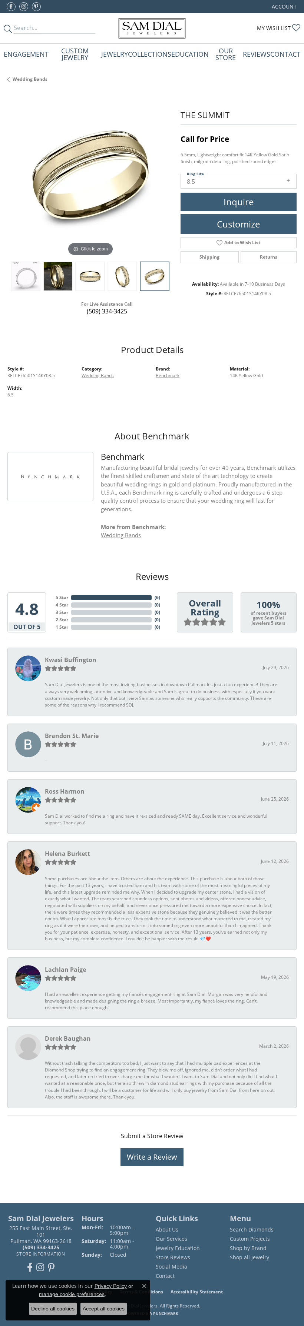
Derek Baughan (68, 1038)
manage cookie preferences (72, 1294)
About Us (167, 1229)
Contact (285, 54)
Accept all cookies (104, 1309)
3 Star (62, 612)
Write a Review (152, 1157)
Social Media (171, 1266)
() (157, 597)
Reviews (256, 54)
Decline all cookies (53, 1309)
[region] (90, 175)
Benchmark (167, 375)
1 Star (62, 627)
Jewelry (114, 54)
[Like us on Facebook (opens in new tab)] (11, 6)
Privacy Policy (111, 1286)
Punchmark (165, 1313)
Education (190, 54)
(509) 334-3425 (107, 311)
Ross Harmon (65, 791)
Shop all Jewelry (249, 1257)
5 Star (62, 597)
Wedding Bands (30, 79)
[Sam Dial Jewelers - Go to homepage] (152, 28)
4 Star (62, 605)
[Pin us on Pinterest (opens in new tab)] (36, 6)
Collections (149, 54)
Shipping (209, 257)
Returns (268, 257)
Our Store (225, 54)
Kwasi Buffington (70, 660)
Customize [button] (238, 224)
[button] (283, 6)
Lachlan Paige (65, 970)
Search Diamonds (252, 1229)
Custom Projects (250, 1238)
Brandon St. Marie (72, 736)
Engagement (26, 54)
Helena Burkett (67, 854)
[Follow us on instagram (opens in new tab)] (23, 6)
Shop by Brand (248, 1248)
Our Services (171, 1238)
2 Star (62, 620)
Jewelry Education (178, 1248)
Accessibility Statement (197, 1292)
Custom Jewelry (75, 54)
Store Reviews (173, 1257)
